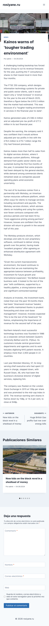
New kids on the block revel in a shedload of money (12, 418)
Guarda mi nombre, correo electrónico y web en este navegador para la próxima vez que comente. (25, 596)
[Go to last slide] (7, 471)
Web (7, 587)
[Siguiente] (42, 471)
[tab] (19, 498)
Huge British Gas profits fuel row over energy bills (36, 418)
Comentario (11, 531)
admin (9, 59)
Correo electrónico (14, 576)
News (6, 37)
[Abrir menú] (44, 4)
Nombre (9, 564)
